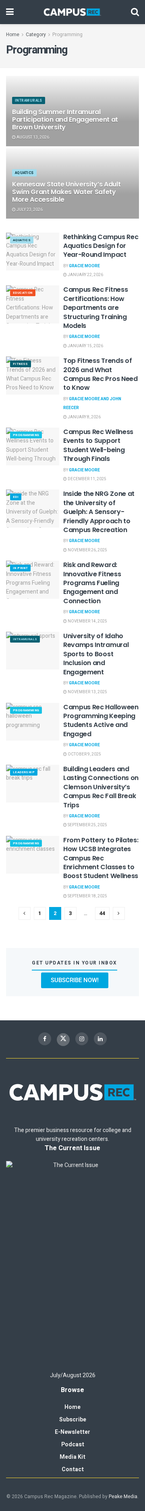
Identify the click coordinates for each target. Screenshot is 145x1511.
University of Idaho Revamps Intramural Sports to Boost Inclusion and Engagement (95, 654)
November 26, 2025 (87, 550)
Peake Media (123, 1496)
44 (102, 913)
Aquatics (24, 173)
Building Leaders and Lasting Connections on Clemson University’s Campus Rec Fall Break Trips (101, 787)
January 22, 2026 (85, 275)
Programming (67, 34)
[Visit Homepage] (72, 12)
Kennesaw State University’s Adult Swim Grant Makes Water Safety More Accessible (66, 192)
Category (36, 34)
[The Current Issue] (72, 1262)
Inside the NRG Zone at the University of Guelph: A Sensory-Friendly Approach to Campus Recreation (99, 511)
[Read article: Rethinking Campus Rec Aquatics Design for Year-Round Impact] (32, 251)
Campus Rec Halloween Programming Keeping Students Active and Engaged (101, 720)
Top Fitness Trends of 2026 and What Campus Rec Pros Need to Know (100, 374)
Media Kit (72, 1457)
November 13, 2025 (87, 692)
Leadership (24, 772)
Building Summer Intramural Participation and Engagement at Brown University (65, 119)
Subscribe (72, 1419)
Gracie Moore (84, 266)
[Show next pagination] (119, 913)
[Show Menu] (10, 12)
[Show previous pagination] (25, 913)
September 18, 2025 (87, 896)
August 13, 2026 (32, 137)
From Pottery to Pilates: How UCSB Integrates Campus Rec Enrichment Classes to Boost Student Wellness (100, 858)
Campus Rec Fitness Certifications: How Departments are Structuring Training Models (95, 307)
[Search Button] (135, 12)
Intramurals (28, 100)
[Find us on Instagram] (81, 1038)
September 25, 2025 (87, 825)
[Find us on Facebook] (44, 1038)
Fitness (20, 364)
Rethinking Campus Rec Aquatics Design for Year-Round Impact (100, 246)
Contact (73, 1469)
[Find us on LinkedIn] (100, 1038)
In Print (20, 568)
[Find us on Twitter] (63, 1039)
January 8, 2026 (84, 417)
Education (23, 293)
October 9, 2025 (84, 754)
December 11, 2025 (86, 479)
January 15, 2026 (85, 346)
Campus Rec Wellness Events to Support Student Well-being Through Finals (98, 445)
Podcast (72, 1444)
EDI (16, 497)
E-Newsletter (72, 1432)
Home (12, 34)
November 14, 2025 (87, 621)
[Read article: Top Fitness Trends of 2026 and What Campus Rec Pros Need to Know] (32, 375)
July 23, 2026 (29, 210)
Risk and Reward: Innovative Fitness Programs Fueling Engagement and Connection (92, 583)
